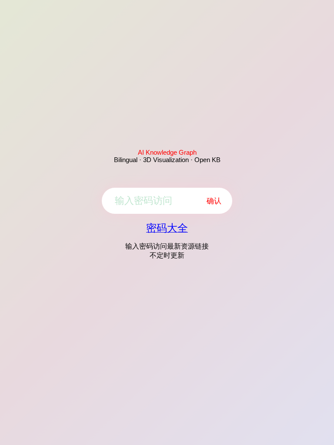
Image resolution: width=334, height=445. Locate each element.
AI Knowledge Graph (167, 152)
